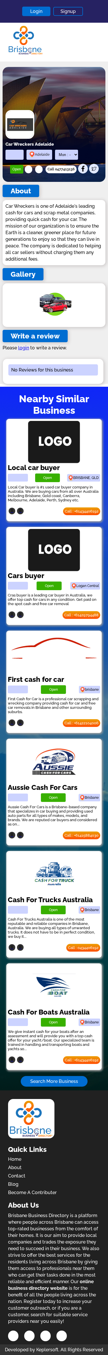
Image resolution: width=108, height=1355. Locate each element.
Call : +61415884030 (81, 835)
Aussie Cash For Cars (42, 787)
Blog (13, 1184)
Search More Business (54, 1081)
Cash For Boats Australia (49, 1012)
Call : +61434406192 (81, 511)
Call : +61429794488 (81, 615)
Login (36, 11)
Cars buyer (26, 575)
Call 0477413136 (61, 169)
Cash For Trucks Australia (50, 900)
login (23, 348)
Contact (16, 1176)
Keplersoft (47, 1349)
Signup (68, 11)
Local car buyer (34, 467)
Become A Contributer (32, 1192)
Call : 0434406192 (83, 948)
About (15, 1167)
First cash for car (36, 679)
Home (14, 1159)
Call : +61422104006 (81, 723)
